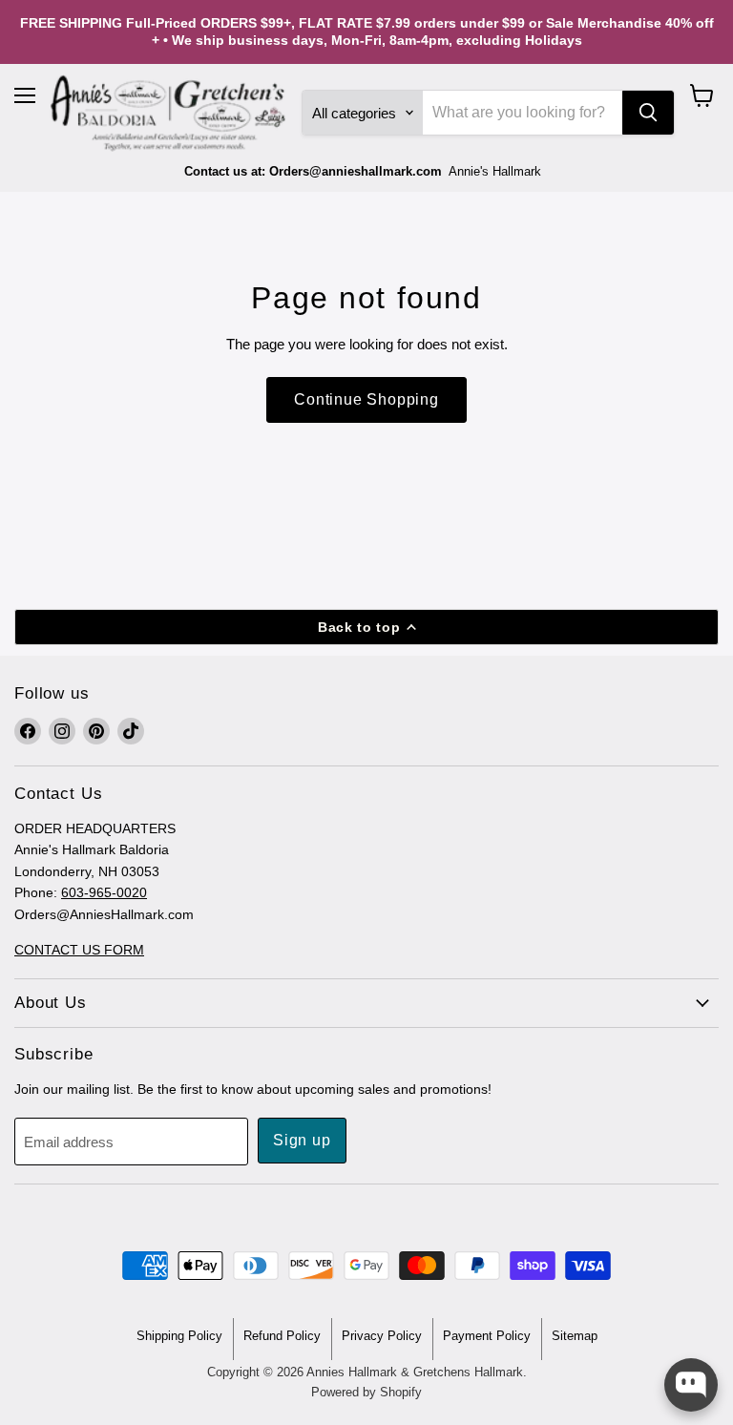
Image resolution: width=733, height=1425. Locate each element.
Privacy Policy (382, 1336)
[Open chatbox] (691, 1385)
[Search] (648, 113)
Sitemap (574, 1336)
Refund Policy (282, 1336)
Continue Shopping (366, 399)
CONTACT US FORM (79, 949)
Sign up (302, 1140)
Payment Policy (487, 1336)
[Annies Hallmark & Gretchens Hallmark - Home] (169, 113)
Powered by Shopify (366, 1392)
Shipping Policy (179, 1336)
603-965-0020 (104, 892)
